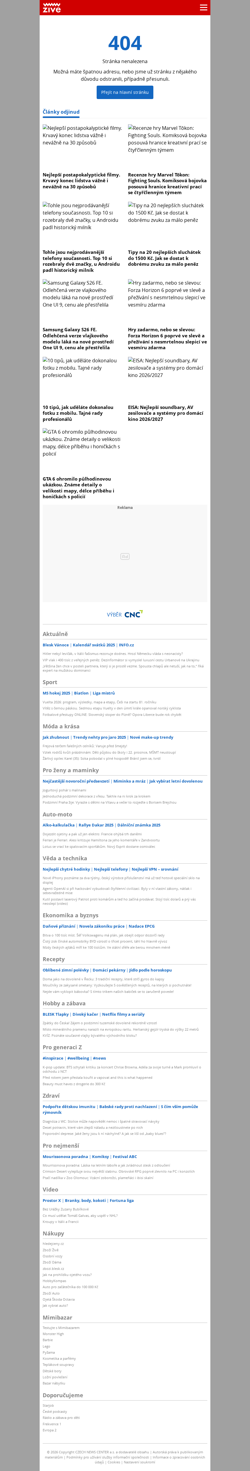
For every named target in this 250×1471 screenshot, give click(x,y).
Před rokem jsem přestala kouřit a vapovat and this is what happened (97, 1077)
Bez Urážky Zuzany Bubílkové (66, 1209)
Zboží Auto (51, 1293)
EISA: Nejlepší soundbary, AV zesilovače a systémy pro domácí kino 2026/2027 (165, 413)
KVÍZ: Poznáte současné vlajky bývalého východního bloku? (90, 1035)
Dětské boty (52, 1371)
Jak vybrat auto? (55, 1305)
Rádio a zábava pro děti (61, 1417)
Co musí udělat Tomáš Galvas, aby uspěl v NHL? (80, 1215)
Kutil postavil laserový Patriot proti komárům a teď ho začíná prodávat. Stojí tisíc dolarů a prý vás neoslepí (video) (119, 901)
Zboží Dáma (52, 1262)
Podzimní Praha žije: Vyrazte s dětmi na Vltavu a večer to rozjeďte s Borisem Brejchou (110, 802)
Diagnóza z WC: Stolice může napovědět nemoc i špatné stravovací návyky (101, 1121)
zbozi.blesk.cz (53, 1268)
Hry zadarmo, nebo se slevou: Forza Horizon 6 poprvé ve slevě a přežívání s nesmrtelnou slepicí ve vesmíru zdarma (167, 338)
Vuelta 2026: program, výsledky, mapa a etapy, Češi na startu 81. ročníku (99, 702)
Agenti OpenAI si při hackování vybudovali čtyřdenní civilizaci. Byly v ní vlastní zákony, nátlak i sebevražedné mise (117, 890)
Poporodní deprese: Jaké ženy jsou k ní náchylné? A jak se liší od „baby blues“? (104, 1133)
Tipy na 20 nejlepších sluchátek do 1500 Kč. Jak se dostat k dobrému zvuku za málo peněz (164, 258)
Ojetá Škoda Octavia (59, 1299)
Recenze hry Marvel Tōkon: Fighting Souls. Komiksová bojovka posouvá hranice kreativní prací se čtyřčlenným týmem (167, 184)
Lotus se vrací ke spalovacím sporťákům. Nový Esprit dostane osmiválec (99, 846)
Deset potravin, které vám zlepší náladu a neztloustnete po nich (93, 1127)
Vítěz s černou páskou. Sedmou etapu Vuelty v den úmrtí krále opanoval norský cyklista (112, 708)
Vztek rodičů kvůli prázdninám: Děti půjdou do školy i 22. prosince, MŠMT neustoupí (109, 752)
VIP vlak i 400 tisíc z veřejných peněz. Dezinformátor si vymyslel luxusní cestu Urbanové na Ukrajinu (121, 660)
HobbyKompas (54, 1280)
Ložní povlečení (55, 1377)
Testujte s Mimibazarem (61, 1327)
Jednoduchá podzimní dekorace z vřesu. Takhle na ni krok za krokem (96, 796)
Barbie (48, 1340)
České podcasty (55, 1411)
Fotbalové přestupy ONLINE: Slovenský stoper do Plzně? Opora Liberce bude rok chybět (112, 714)
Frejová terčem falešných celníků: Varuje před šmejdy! (85, 746)
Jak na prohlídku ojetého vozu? (67, 1274)
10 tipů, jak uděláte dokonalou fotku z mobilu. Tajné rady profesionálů (78, 413)
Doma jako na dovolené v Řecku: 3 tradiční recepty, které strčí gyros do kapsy (103, 979)
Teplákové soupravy (58, 1364)
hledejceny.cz (53, 1243)
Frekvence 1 (52, 1424)
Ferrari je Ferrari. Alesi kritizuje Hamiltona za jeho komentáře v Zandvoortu (101, 840)
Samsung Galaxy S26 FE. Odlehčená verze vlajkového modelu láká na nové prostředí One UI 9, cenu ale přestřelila (78, 338)
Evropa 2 (49, 1430)
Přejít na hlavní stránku (125, 92)
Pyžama (49, 1352)
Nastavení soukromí (139, 1462)
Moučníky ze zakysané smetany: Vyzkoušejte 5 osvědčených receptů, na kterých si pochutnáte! (117, 985)
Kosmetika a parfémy (59, 1358)
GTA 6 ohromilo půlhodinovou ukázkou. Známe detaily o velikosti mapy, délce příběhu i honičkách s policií (78, 488)
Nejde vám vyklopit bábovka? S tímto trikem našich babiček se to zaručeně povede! (108, 991)
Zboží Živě (51, 1250)
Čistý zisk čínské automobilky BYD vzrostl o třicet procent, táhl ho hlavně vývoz (105, 941)
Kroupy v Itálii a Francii (61, 1221)
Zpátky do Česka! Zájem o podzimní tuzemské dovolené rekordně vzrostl (100, 1023)
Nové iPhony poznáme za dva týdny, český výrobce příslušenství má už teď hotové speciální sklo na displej (121, 880)
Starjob (48, 1405)
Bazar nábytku (54, 1383)
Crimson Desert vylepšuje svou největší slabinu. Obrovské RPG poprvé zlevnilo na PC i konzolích (119, 1171)
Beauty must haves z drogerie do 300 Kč (74, 1084)
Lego (46, 1346)
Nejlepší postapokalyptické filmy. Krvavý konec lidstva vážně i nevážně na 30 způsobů (81, 181)
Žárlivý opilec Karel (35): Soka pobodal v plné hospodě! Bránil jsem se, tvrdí (102, 758)
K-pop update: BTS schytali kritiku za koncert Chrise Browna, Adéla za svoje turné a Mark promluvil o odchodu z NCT (122, 1069)
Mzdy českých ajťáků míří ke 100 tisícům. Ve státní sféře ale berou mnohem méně (106, 947)
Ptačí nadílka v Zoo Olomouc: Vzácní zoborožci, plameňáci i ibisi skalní (98, 1177)
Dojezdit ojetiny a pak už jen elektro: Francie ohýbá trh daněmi (92, 834)
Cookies (114, 1462)
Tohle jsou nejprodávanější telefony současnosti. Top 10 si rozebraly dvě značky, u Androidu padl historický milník (81, 261)
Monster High (53, 1333)
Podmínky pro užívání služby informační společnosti (107, 1457)
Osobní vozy (52, 1256)
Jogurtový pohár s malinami (64, 790)
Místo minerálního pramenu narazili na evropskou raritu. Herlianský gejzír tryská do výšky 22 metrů (121, 1029)
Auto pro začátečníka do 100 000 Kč (70, 1286)
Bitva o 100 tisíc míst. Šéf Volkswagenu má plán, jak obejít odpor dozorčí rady (104, 935)
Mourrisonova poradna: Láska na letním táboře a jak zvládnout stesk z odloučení (106, 1165)
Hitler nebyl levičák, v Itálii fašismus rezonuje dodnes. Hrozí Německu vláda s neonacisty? (113, 653)
